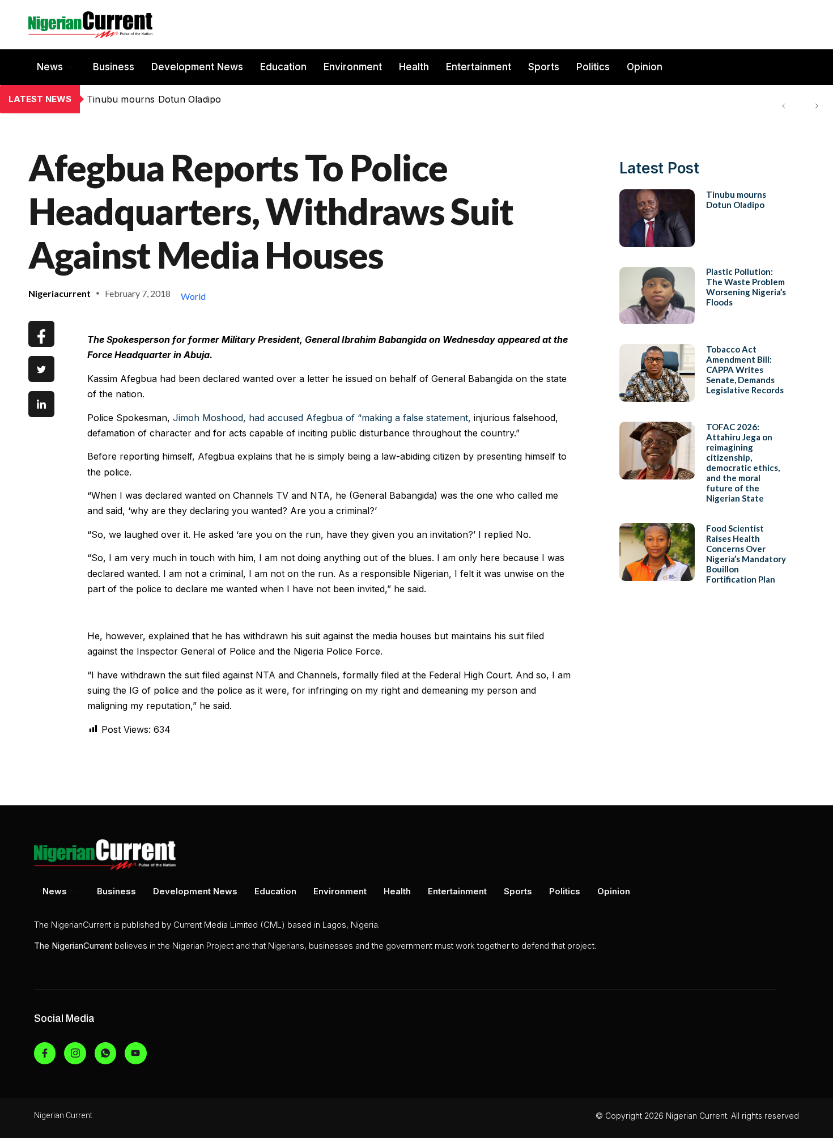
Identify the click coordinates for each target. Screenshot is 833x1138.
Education (283, 67)
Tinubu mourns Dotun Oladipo (736, 199)
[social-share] (41, 334)
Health (414, 67)
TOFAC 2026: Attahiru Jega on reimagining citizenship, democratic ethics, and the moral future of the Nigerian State (743, 462)
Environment (353, 67)
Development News (197, 67)
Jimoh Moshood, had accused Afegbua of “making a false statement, (322, 417)
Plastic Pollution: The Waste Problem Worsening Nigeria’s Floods (230, 99)
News (50, 67)
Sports (543, 67)
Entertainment (478, 67)
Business (113, 67)
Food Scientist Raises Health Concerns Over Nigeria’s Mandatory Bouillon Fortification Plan (746, 553)
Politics (593, 67)
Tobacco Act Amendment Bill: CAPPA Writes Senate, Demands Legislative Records (745, 369)
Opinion (644, 67)
